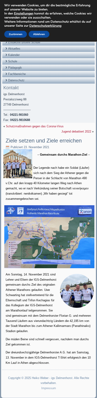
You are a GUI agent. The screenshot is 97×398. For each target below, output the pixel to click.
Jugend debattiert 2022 (76, 131)
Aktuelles (14, 48)
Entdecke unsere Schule (24, 42)
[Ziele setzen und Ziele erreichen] (18, 178)
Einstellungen (23, 14)
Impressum (48, 388)
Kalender (14, 55)
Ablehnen (39, 34)
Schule (12, 61)
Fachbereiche (17, 74)
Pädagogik (15, 67)
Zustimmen (15, 34)
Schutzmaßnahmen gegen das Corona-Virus (35, 126)
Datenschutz (16, 80)
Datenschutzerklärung (45, 26)
